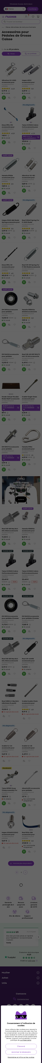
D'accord (21, 1046)
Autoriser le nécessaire (21, 1052)
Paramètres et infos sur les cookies (21, 1057)
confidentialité (25, 1040)
